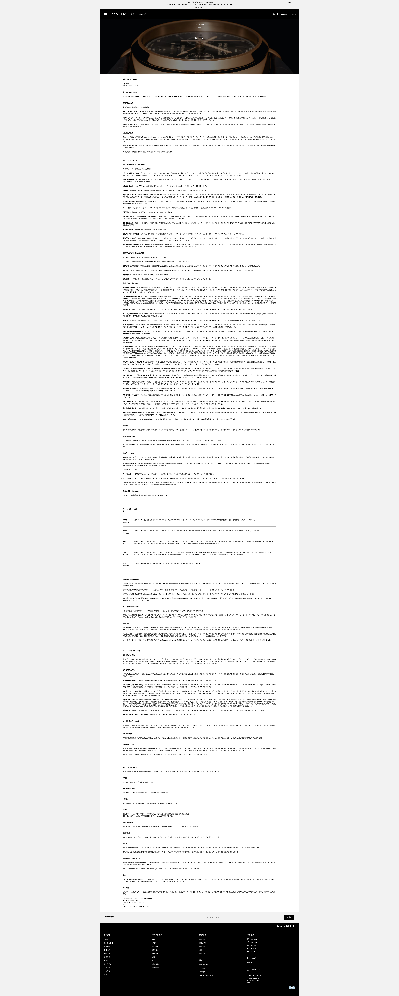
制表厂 (154, 943)
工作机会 (203, 968)
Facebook (254, 942)
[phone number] (271, 966)
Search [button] (275, 14)
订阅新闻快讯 (109, 917)
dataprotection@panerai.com (138, 906)
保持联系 (250, 935)
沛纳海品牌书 (204, 965)
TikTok (253, 952)
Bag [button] (294, 14)
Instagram (254, 939)
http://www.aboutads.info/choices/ (157, 598)
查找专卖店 (107, 939)
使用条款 (203, 939)
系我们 (251, 962)
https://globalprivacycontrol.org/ (185, 598)
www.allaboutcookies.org (242, 598)
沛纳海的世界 (60, 20)
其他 (201, 960)
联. (250, 962)
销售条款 (203, 946)
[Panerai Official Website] (119, 14)
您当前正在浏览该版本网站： (199, 2)
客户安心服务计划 (110, 943)
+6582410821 (255, 970)
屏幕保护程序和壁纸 (206, 975)
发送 (289, 917)
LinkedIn (254, 948)
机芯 (153, 960)
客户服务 (107, 935)
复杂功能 (155, 953)
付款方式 (107, 971)
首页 (196, 24)
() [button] (286, 926)
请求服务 (107, 946)
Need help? (251, 958)
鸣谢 (248, 982)
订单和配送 (107, 968)
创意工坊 (155, 946)
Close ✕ (291, 2)
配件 (56, 16)
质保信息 (107, 953)
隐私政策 (201, 24)
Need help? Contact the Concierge (67, 991)
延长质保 (107, 957)
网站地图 (203, 972)
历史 (153, 939)
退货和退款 (107, 964)
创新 (153, 957)
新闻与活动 (155, 964)
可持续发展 (59, 35)
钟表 (56, 11)
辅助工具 (203, 953)
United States (199, 7)
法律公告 (203, 935)
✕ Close (57, 5)
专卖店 (57, 25)
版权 (201, 950)
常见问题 (107, 975)
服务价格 (107, 950)
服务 (56, 30)
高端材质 (155, 950)
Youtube (253, 945)
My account (285, 14)
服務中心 (107, 960)
